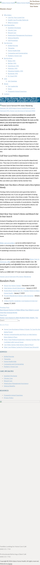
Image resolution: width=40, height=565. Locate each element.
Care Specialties (9, 25)
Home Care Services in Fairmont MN (22, 111)
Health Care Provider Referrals (18, 20)
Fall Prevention (13, 40)
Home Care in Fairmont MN (9, 276)
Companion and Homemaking (18, 53)
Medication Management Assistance (20, 35)
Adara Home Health (19, 108)
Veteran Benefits (13, 38)
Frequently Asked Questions (17, 91)
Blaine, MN (11, 61)
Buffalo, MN (12, 63)
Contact (6, 94)
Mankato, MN (12, 68)
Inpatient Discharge (14, 28)
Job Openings (12, 81)
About (6, 84)
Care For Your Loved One (16, 17)
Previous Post (19, 309)
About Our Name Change (12, 285)
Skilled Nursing (13, 45)
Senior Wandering (25, 276)
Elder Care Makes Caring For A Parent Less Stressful (21, 347)
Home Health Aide (14, 50)
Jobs (5, 78)
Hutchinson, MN (13, 66)
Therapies (11, 48)
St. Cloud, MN (12, 76)
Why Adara (7, 15)
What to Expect (13, 22)
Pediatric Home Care (15, 56)
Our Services (8, 43)
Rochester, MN (13, 73)
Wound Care (12, 33)
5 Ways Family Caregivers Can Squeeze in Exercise (20, 301)
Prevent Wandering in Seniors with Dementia (18, 296)
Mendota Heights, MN (15, 71)
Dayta (10, 564)
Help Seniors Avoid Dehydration (14, 288)
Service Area (8, 58)
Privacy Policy (8, 398)
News (10, 89)
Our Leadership (13, 86)
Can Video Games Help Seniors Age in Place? (19, 345)
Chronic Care (12, 30)
